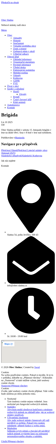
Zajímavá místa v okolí (24, 51)
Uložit (4, 441)
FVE (15, 83)
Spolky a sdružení (15, 89)
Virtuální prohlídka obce (24, 46)
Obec (9, 35)
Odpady (17, 75)
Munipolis (19, 137)
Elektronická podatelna (24, 70)
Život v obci (13, 86)
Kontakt (11, 107)
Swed (37, 367)
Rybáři (16, 97)
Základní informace (22, 59)
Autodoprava (13, 105)
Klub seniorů (19, 102)
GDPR (16, 81)
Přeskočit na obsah (10, 2)
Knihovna (18, 78)
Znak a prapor (19, 48)
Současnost (18, 43)
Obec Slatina (7, 20)
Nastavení (6, 385)
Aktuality (17, 38)
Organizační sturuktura (24, 62)
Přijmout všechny (19, 385)
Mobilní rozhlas (20, 72)
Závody (22, 94)
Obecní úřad (13, 56)
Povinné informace (22, 64)
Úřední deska (19, 67)
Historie (17, 40)
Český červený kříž (22, 99)
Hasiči (16, 91)
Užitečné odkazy (21, 54)
